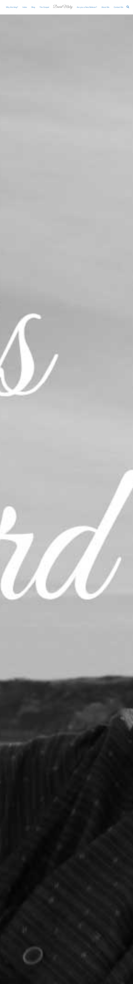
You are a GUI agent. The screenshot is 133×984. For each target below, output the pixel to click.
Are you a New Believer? (87, 7)
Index (24, 7)
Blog (33, 7)
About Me (105, 7)
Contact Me (118, 7)
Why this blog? (12, 7)
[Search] (127, 7)
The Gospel (44, 7)
